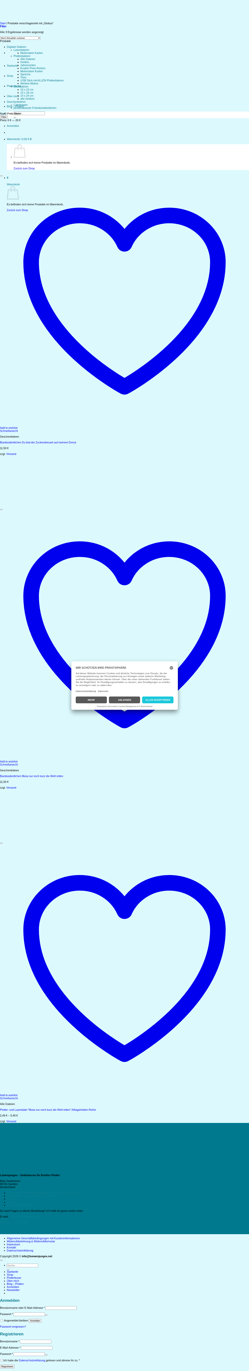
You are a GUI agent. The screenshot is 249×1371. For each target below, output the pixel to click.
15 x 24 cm (26, 95)
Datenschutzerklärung (20, 1205)
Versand (11, 454)
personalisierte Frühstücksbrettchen (35, 107)
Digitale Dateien (16, 46)
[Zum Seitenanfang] (1, 1260)
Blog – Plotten (15, 1283)
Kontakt (11, 1202)
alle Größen (27, 98)
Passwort (6, 1314)
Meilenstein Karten (31, 53)
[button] (13, 1290)
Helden (24, 62)
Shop (10, 75)
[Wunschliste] (1, 175)
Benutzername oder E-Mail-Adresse (22, 1307)
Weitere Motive (29, 83)
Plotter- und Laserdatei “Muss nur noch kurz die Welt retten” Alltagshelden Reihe (48, 1109)
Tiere (23, 77)
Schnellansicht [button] (9, 430)
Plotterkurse (14, 1277)
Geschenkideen (16, 101)
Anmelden (35, 1320)
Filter (3, 117)
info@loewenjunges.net (23, 1216)
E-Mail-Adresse (10, 1347)
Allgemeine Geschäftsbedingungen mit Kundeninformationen (43, 1192)
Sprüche (25, 74)
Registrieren (7, 1366)
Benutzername (9, 1341)
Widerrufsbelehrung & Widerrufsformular (31, 1195)
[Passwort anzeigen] (46, 1315)
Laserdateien (21, 49)
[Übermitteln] (15, 117)
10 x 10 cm (26, 89)
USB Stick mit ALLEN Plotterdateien (42, 80)
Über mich (13, 96)
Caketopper (21, 104)
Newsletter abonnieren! (14, 1222)
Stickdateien (21, 86)
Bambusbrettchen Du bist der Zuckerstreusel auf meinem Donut (38, 442)
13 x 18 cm (26, 92)
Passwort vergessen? (13, 1326)
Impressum (13, 1199)
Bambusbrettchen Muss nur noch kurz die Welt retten (31, 776)
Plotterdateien (22, 56)
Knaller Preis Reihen (32, 68)
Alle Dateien (27, 59)
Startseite (12, 65)
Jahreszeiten (28, 65)
